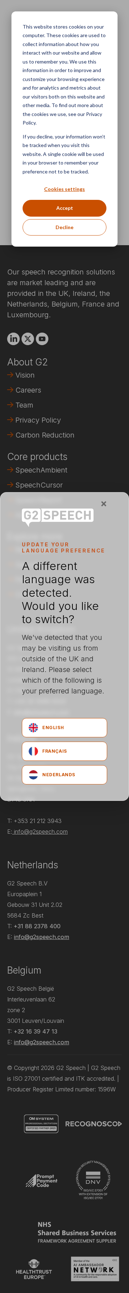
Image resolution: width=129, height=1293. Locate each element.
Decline (64, 227)
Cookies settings (64, 189)
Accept (64, 208)
